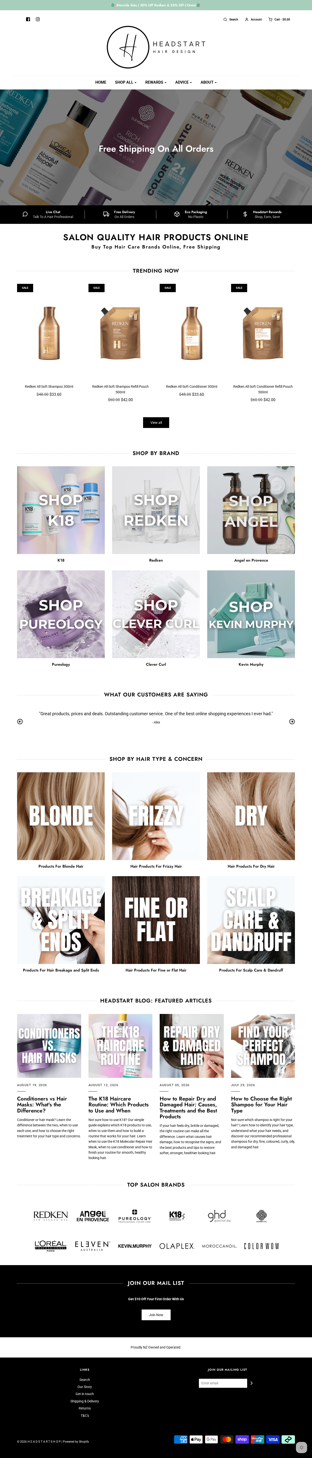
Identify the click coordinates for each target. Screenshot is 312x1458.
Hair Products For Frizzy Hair (156, 866)
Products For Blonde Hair (61, 866)
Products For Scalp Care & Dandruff (251, 970)
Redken (156, 560)
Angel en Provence (251, 560)
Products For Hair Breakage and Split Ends (61, 970)
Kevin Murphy (251, 664)
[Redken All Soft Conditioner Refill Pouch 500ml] (263, 331)
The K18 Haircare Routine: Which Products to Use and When (118, 1104)
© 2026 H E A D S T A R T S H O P (39, 1441)
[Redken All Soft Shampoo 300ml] (49, 331)
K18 (61, 560)
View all (156, 423)
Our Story (85, 1387)
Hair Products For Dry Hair (251, 866)
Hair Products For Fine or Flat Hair (156, 970)
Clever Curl (156, 664)
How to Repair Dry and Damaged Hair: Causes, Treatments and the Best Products (188, 1107)
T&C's (85, 1416)
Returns (85, 1408)
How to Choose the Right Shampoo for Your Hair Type (261, 1104)
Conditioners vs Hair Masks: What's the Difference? (42, 1104)
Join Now (156, 1315)
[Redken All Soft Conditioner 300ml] (192, 331)
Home (100, 82)
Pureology (61, 664)
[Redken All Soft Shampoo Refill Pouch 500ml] (120, 331)
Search (84, 1380)
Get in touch (85, 1394)
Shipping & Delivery (84, 1401)
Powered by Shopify (76, 1441)
